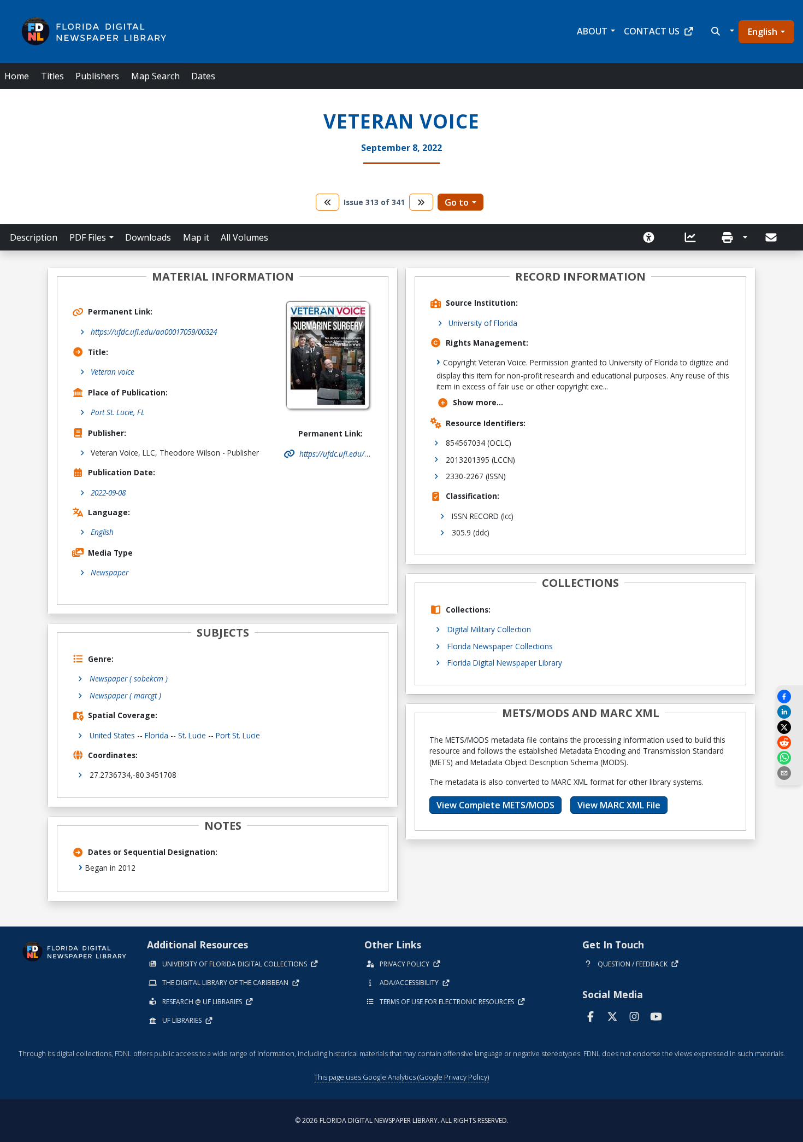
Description (33, 237)
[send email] (789, 773)
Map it (196, 237)
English (762, 32)
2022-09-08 (108, 492)
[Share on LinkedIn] (789, 712)
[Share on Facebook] (789, 696)
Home (16, 76)
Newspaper (109, 572)
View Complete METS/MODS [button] (495, 805)
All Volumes (244, 237)
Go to (457, 202)
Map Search (155, 76)
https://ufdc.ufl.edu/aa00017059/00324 (154, 332)
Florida (156, 735)
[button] (721, 31)
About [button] (592, 31)
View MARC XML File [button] (618, 805)
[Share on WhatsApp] (789, 758)
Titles (52, 76)
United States (112, 735)
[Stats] (693, 237)
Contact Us (652, 31)
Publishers (97, 76)
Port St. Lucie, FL (118, 412)
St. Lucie (192, 735)
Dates (203, 76)
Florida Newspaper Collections (500, 646)
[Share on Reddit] (789, 742)
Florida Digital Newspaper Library (504, 662)
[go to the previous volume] (328, 202)
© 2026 (402, 1120)
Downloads (148, 237)
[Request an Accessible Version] (652, 237)
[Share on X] (789, 727)
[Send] (771, 237)
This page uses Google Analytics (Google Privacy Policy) (401, 1077)
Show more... (478, 402)
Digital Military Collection (489, 629)
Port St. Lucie (238, 735)
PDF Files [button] (87, 237)
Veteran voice (112, 371)
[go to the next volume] (421, 202)
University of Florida (482, 323)
